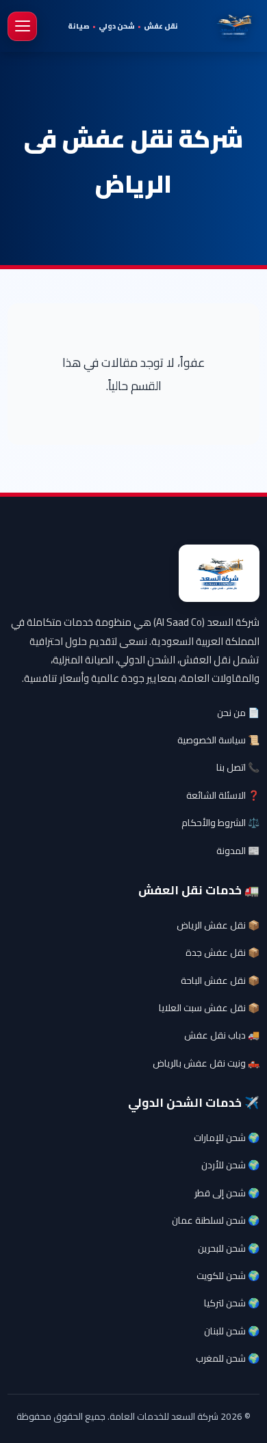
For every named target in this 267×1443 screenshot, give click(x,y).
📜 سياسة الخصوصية (218, 740)
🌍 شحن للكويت (227, 1275)
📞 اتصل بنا (237, 767)
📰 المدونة (237, 851)
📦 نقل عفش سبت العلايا (209, 1008)
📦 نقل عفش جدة (222, 952)
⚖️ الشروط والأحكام (220, 823)
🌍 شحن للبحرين (228, 1248)
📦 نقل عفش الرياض (218, 925)
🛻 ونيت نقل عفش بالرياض (206, 1063)
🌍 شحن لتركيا (231, 1303)
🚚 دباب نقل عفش (221, 1035)
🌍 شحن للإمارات (226, 1137)
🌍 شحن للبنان (231, 1331)
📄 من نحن (238, 713)
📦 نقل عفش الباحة (220, 980)
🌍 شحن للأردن (230, 1165)
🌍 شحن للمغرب (227, 1358)
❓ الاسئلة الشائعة (222, 795)
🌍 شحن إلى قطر (226, 1193)
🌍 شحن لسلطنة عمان (215, 1220)
